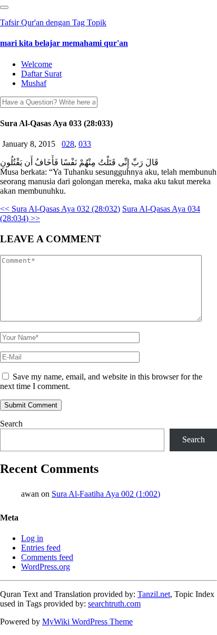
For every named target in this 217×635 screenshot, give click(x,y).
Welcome (36, 64)
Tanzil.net (153, 594)
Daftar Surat (41, 73)
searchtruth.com (114, 603)
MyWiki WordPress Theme (87, 621)
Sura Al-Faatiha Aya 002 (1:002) (106, 493)
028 (68, 143)
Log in (32, 538)
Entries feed (41, 547)
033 (84, 143)
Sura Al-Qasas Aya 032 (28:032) (60, 208)
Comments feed (47, 557)
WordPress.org (45, 566)
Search (11, 423)
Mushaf (33, 83)
